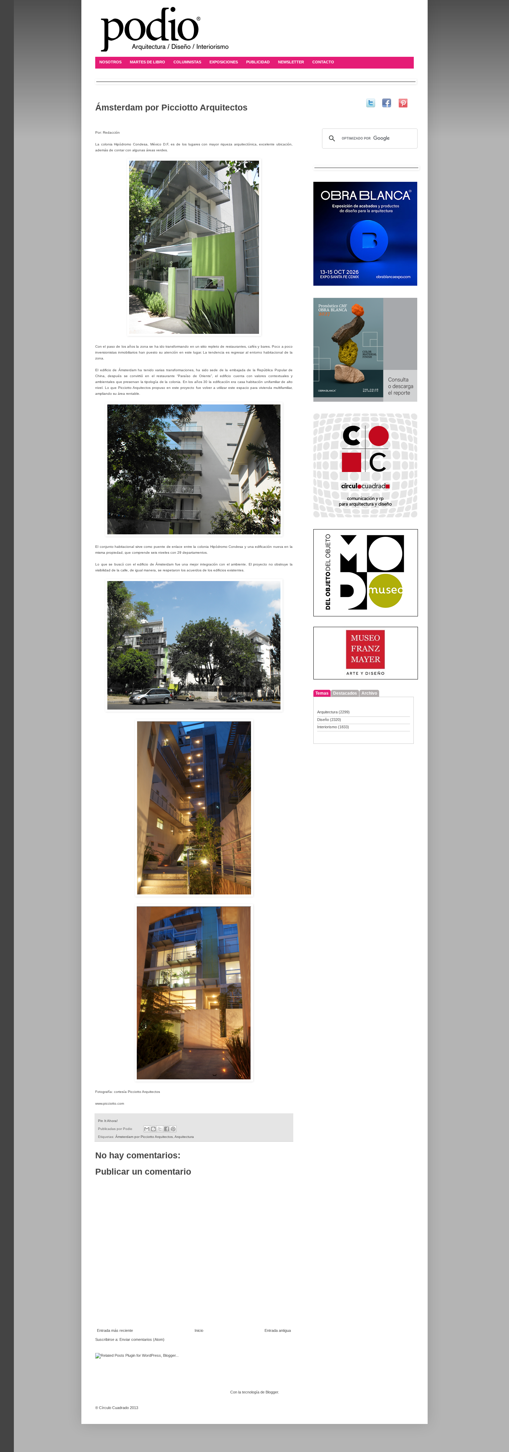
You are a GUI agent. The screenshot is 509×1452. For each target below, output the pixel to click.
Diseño (323, 720)
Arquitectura (184, 1137)
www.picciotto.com (109, 1103)
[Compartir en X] (160, 1128)
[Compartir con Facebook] (166, 1128)
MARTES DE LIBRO (147, 62)
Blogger (272, 1392)
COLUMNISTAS (187, 62)
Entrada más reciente (115, 1330)
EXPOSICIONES (223, 62)
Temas (322, 693)
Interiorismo (327, 727)
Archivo (369, 693)
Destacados (345, 693)
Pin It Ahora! (108, 1121)
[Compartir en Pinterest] (173, 1128)
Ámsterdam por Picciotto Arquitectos (144, 1137)
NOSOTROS (110, 62)
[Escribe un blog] (153, 1128)
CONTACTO (323, 62)
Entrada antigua (278, 1330)
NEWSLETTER (291, 62)
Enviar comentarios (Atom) (141, 1339)
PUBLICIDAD (258, 62)
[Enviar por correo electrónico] (146, 1128)
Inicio (199, 1330)
